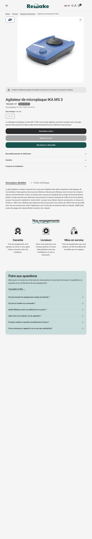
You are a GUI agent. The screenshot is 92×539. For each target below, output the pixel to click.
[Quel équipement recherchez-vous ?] (72, 5)
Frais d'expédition (11, 107)
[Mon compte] (75, 5)
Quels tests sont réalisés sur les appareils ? (24, 316)
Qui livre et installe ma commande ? (21, 303)
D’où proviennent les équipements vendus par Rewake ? (29, 297)
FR (69, 6)
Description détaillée (16, 182)
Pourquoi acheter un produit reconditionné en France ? (28, 322)
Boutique (15, 14)
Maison (8, 14)
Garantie (9, 160)
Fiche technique (41, 182)
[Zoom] (80, 19)
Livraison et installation (14, 166)
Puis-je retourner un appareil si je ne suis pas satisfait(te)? (30, 328)
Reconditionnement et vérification (18, 154)
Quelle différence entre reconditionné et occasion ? (27, 310)
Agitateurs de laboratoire (27, 14)
